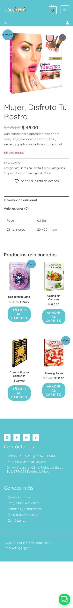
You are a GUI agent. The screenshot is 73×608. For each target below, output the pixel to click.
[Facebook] (16, 437)
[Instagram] (7, 437)
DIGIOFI (28, 543)
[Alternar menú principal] (65, 9)
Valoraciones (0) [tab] (16, 208)
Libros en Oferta (30, 168)
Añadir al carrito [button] (19, 314)
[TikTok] (36, 437)
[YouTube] (26, 437)
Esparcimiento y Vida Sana (33, 173)
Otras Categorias (53, 168)
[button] (5, 23)
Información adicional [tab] (20, 200)
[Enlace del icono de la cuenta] (67, 23)
